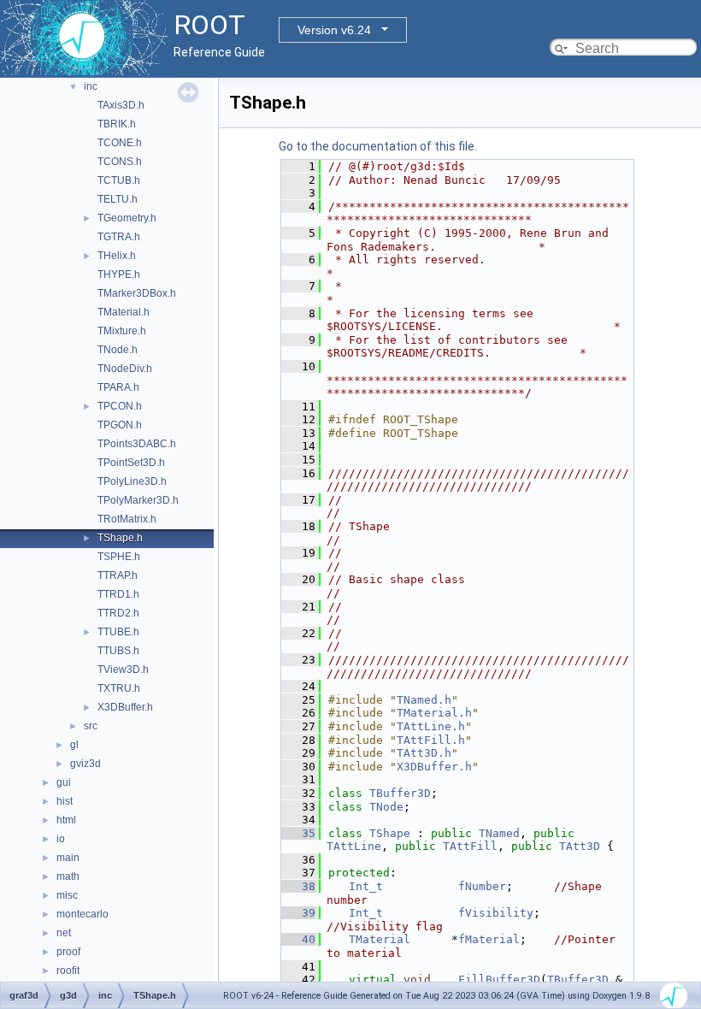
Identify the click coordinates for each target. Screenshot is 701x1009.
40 (298, 939)
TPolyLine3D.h (132, 481)
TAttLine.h (431, 726)
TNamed (499, 833)
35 (298, 833)
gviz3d (85, 764)
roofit (68, 971)
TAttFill (470, 846)
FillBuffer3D (499, 979)
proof (68, 952)
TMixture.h (121, 331)
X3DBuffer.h (125, 707)
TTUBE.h (118, 632)
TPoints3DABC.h (136, 444)
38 (298, 886)
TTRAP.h (117, 575)
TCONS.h (119, 162)
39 (298, 912)
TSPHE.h (118, 557)
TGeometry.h (126, 218)
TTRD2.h (118, 613)
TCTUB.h (118, 180)
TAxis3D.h (120, 105)
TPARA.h (118, 387)
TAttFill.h (431, 740)
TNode (386, 806)
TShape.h (120, 538)
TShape (389, 833)
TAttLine (354, 846)
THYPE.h (118, 274)
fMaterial (489, 939)
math (68, 876)
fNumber (482, 886)
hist (64, 801)
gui (63, 782)
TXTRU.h (118, 688)
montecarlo (82, 914)
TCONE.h (119, 143)
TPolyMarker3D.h (138, 500)
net (63, 933)
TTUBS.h (118, 651)
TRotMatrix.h (126, 519)
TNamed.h (424, 699)
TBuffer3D (400, 793)
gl (74, 745)
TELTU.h (117, 199)
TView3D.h (123, 670)
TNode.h (117, 350)
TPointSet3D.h (131, 463)
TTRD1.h (118, 594)
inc (90, 86)
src (90, 726)
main (68, 858)
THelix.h (116, 256)
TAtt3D (579, 846)
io (60, 839)
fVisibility (495, 912)
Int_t (366, 886)
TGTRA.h (118, 237)
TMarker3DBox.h (136, 293)
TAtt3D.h (424, 752)
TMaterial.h (123, 312)
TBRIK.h (116, 124)
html (66, 820)
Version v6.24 (334, 30)
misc (67, 895)
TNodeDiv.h (124, 369)
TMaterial (379, 939)
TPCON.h (119, 406)
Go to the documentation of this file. (378, 146)
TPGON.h (119, 425)
